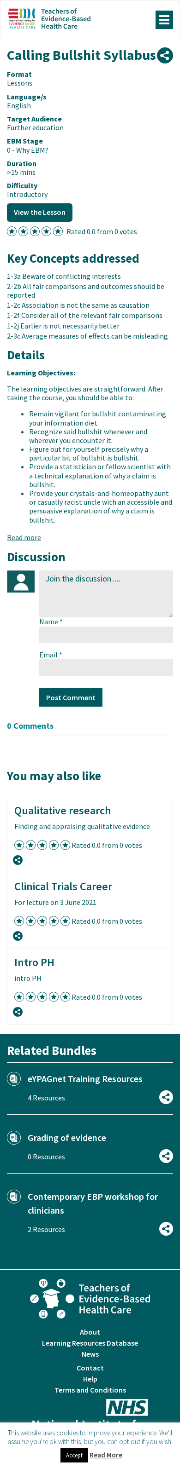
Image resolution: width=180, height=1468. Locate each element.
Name (51, 621)
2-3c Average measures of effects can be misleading (87, 335)
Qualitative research (62, 810)
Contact (90, 1367)
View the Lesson (40, 212)
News (90, 1354)
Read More (106, 1455)
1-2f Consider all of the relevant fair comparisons (84, 315)
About (90, 1331)
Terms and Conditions (90, 1389)
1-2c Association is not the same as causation (78, 305)
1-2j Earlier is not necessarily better (63, 325)
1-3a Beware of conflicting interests (64, 276)
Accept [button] (74, 1455)
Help (90, 1378)
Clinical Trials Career (63, 886)
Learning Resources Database (90, 1342)
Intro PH (34, 962)
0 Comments (30, 725)
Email (50, 654)
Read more (24, 537)
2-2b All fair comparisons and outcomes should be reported (85, 290)
